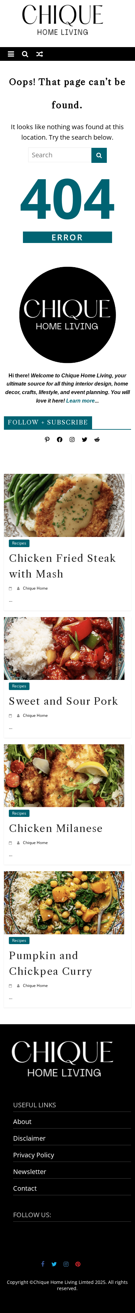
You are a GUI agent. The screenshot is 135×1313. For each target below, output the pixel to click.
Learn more (80, 401)
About (22, 1121)
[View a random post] (39, 54)
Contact (25, 1188)
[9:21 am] (11, 985)
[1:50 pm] (11, 715)
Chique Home (35, 588)
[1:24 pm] (11, 842)
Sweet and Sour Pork (64, 701)
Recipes (19, 543)
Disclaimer (29, 1138)
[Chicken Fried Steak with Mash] (64, 479)
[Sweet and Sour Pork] (64, 622)
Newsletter (29, 1171)
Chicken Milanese (56, 828)
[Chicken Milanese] (64, 749)
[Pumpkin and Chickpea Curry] (64, 876)
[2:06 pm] (11, 588)
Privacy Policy (33, 1154)
